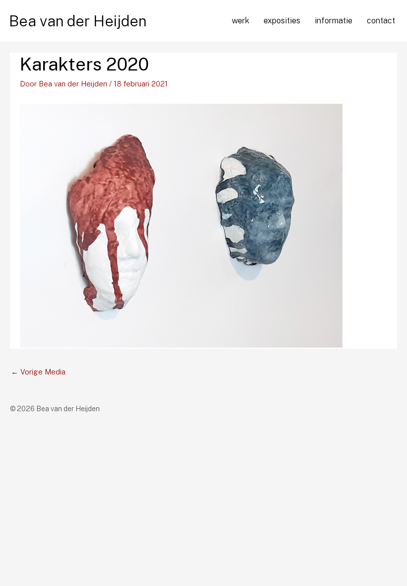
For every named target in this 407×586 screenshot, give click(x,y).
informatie (333, 20)
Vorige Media (38, 371)
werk (240, 20)
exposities (282, 20)
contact (381, 20)
